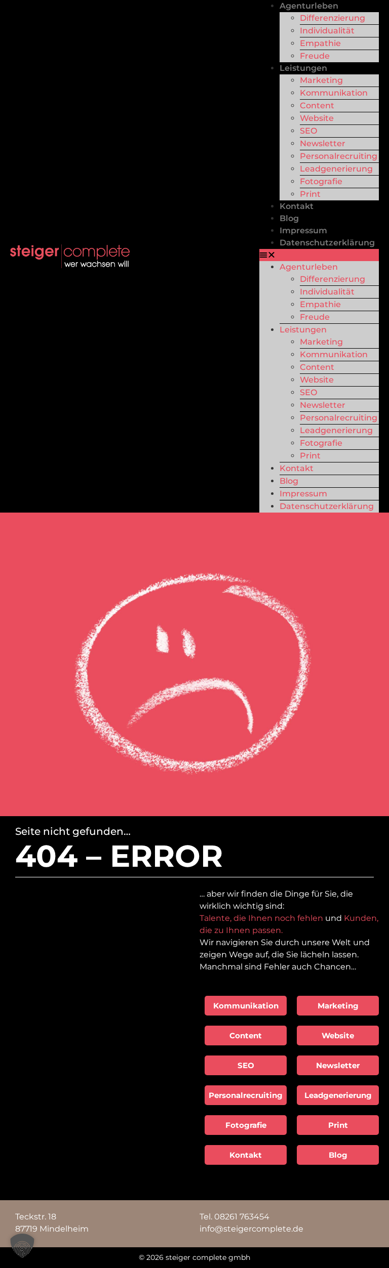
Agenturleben (309, 6)
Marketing (321, 80)
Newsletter (322, 143)
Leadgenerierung (336, 169)
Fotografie (321, 181)
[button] (319, 255)
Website (317, 118)
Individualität (327, 30)
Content (317, 105)
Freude (315, 56)
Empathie (320, 43)
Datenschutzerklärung (327, 242)
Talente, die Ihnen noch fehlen (261, 918)
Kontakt (297, 206)
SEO (308, 131)
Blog (289, 218)
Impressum (303, 230)
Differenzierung (332, 18)
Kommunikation (334, 93)
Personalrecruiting (338, 156)
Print (310, 194)
